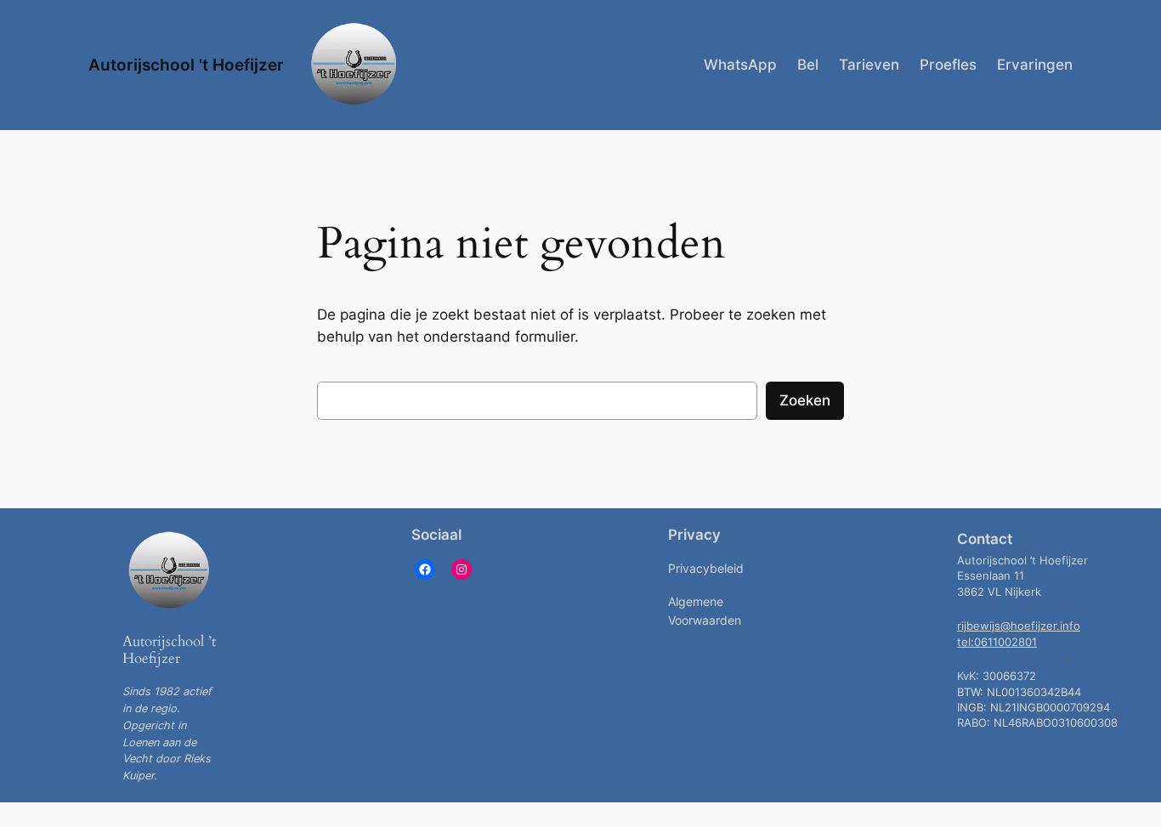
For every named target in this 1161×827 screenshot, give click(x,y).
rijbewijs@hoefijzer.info (1018, 626)
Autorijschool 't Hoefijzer (186, 64)
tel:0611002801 (997, 642)
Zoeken (804, 400)
